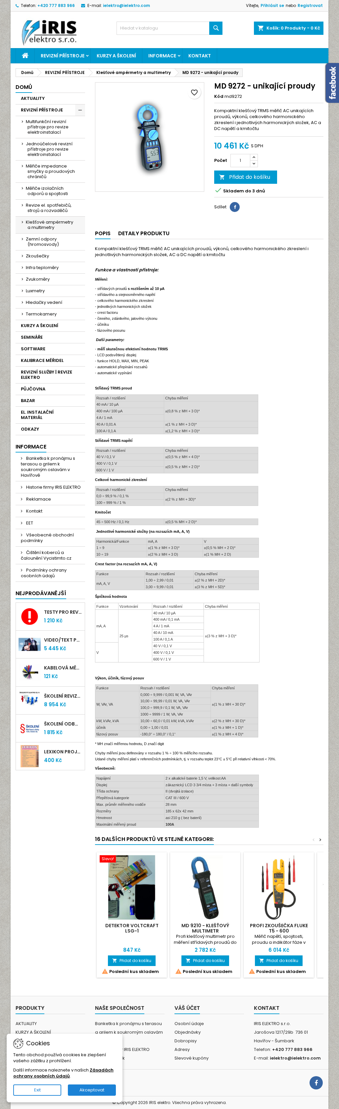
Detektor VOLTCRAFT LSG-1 (132, 928)
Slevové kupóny (191, 1058)
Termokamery (41, 314)
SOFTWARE (33, 349)
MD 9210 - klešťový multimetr (205, 928)
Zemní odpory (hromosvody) (42, 241)
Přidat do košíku (244, 177)
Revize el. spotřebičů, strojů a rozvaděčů (49, 208)
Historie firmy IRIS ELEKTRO (53, 487)
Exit (37, 1090)
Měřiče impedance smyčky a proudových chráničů (50, 171)
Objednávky (187, 1032)
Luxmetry (35, 291)
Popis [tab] (103, 233)
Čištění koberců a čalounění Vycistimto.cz (46, 555)
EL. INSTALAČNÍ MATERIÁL (37, 415)
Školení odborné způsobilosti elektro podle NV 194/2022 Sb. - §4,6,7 (63, 724)
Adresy (182, 1049)
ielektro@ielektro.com (126, 5)
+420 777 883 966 (56, 5)
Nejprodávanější (41, 593)
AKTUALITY (33, 98)
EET (29, 523)
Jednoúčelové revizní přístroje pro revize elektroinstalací (49, 149)
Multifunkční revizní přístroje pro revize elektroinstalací (47, 126)
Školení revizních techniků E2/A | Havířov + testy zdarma (63, 696)
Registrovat (310, 5)
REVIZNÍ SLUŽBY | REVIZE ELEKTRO (46, 375)
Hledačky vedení (44, 302)
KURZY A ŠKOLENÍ (116, 55)
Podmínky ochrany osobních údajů (44, 573)
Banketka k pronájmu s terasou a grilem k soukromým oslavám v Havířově (48, 466)
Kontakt (199, 55)
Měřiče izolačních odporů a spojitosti (47, 191)
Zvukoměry (38, 279)
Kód (218, 97)
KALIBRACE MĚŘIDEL (42, 360)
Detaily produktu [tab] (144, 233)
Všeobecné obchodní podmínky (47, 538)
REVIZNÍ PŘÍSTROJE (62, 55)
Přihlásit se (272, 5)
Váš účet (187, 1008)
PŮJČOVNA (33, 389)
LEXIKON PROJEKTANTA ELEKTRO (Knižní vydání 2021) (63, 751)
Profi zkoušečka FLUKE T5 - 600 (279, 928)
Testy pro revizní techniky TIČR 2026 (63, 612)
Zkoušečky (37, 256)
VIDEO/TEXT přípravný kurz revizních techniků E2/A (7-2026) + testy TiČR (63, 640)
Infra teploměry (42, 267)
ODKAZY (30, 429)
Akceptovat (91, 1090)
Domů (24, 87)
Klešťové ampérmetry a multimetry (49, 225)
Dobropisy (185, 1041)
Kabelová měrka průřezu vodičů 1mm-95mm (63, 667)
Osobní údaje (189, 1023)
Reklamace (38, 499)
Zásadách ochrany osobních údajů (63, 1073)
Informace (162, 55)
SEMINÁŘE (32, 337)
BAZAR (28, 400)
